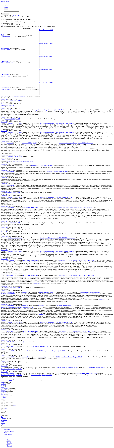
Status (2, 382)
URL (2, 417)
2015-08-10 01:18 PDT (7, 36)
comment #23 (10, 292)
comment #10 (10, 171)
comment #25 (10, 305)
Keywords (3, 418)
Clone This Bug (8, 434)
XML (5, 432)
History (15, 405)
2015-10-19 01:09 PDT (7, 89)
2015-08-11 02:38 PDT (7, 49)
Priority (3, 385)
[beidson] (5, 412)
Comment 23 (4, 274)
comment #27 (10, 331)
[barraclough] (5, 411)
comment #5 (37, 283)
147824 (17, 15)
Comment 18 (4, 227)
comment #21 (10, 275)
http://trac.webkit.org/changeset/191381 (23, 341)
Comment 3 (4, 108)
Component (4, 396)
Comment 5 (4, 122)
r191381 (9, 341)
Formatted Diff (47, 30)
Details (41, 30)
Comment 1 (4, 99)
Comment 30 (4, 344)
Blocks (2, 421)
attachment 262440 (10, 192)
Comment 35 (4, 372)
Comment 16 (4, 206)
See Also (3, 423)
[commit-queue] (5, 415)
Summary (3, 22)
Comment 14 (4, 191)
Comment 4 (4, 117)
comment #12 (10, 185)
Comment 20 (4, 236)
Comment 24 (4, 286)
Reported (3, 25)
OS (1, 393)
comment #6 (10, 143)
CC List (3, 406)
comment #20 (10, 260)
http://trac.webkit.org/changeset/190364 (41, 165)
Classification (4, 388)
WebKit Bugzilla (5, 1)
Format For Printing (9, 431)
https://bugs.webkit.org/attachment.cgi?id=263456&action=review (57, 322)
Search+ (6, 7)
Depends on (4, 420)
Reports (9, 444)
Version (3, 390)
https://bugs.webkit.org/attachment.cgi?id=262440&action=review (57, 197)
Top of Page (7, 429)
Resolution (3, 384)
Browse (6, 5)
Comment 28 (4, 329)
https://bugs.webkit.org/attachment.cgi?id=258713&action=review (57, 123)
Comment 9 (4, 159)
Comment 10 (4, 164)
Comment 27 (4, 320)
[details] (17, 100)
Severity (3, 387)
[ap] (5, 409)
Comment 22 (4, 259)
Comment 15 (4, 195)
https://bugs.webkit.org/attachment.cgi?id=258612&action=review (52, 110)
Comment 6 (4, 131)
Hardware (3, 391)
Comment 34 (4, 366)
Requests (9, 446)
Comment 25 (4, 290)
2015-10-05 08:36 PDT (7, 63)
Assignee (3, 397)
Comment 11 (4, 170)
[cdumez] (5, 414)
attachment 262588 (10, 222)
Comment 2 (4, 104)
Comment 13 (4, 183)
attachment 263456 (10, 287)
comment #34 (10, 373)
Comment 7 (4, 141)
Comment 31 (4, 349)
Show (6, 408)
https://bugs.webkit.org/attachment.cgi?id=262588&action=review (57, 238)
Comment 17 (4, 221)
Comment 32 (4, 355)
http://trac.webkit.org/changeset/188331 (23, 161)
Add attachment (20, 96)
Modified (3, 403)
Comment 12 (4, 177)
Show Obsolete (5, 96)
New (5, 4)
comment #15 (10, 207)
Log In (6, 9)
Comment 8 (4, 155)
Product (3, 394)
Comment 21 (4, 250)
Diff (52, 30)
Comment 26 (4, 304)
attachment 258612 (10, 100)
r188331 (9, 161)
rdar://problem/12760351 (7, 105)
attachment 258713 (10, 119)
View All (13, 96)
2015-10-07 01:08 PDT (7, 76)
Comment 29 (4, 340)
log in (10, 380)
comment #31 (10, 357)
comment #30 (10, 351)
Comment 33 (4, 361)
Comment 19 (4, 232)
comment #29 (10, 346)
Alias (2, 424)
